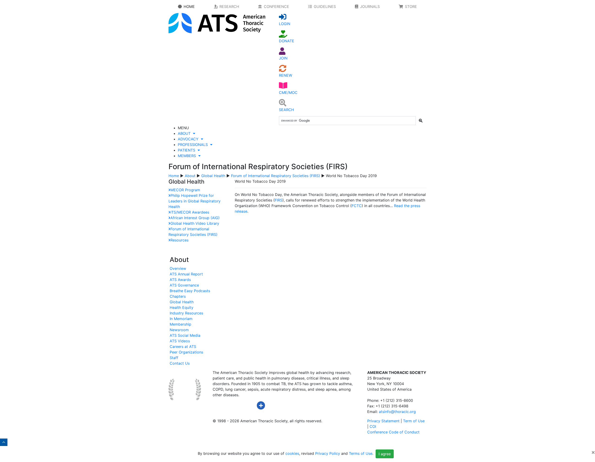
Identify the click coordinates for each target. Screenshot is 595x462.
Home (174, 175)
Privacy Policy (327, 453)
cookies (292, 453)
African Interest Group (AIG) (195, 217)
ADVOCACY (189, 139)
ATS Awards (180, 279)
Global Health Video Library (194, 223)
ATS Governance (184, 285)
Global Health (213, 175)
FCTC (357, 205)
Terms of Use (360, 453)
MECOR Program (185, 190)
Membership (180, 324)
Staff (174, 357)
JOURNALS (370, 6)
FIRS (278, 200)
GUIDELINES (325, 6)
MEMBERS (188, 155)
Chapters (178, 296)
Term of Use (414, 421)
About (190, 175)
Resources (179, 240)
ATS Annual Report (186, 274)
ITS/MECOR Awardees (189, 212)
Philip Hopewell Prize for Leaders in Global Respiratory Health (195, 201)
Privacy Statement (383, 421)
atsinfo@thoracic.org (397, 411)
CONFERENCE (276, 6)
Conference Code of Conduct (393, 432)
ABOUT (185, 133)
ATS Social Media (185, 335)
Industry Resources (186, 313)
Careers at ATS (183, 346)
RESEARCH (229, 6)
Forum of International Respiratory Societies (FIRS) (275, 175)
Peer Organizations (186, 352)
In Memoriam (181, 318)
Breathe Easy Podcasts (190, 290)
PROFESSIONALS (194, 144)
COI (373, 426)
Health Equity (181, 307)
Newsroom (179, 329)
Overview (178, 268)
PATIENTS (188, 150)
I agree (385, 454)
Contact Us (180, 363)
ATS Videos (180, 341)
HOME (189, 6)
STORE (411, 6)
